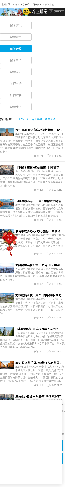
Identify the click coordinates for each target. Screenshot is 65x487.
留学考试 (16, 72)
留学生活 (16, 107)
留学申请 (16, 60)
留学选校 (16, 48)
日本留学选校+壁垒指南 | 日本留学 (37, 167)
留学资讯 (25, 4)
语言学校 (50, 119)
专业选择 (37, 119)
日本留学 (37, 4)
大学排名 (23, 119)
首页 (15, 4)
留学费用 (16, 37)
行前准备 (16, 95)
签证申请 (16, 83)
